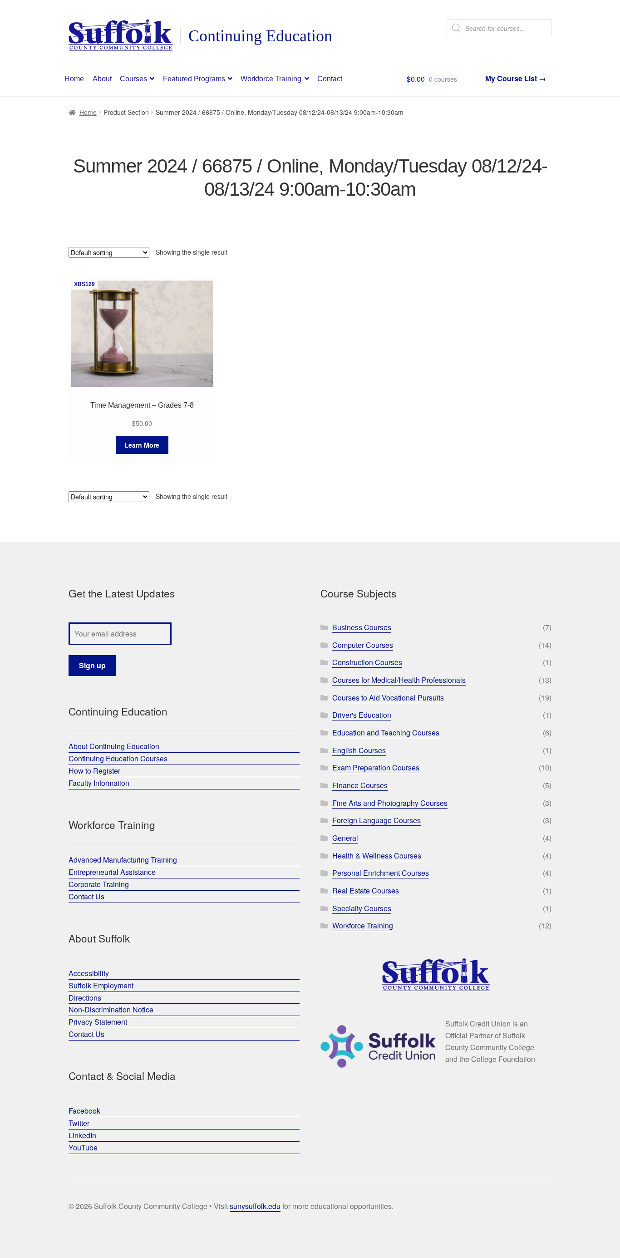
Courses (133, 79)
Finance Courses (360, 785)
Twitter (79, 1123)
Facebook (84, 1110)
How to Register (94, 770)
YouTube (83, 1147)
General (345, 838)
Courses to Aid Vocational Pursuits (388, 697)
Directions (85, 997)
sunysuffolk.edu (255, 1206)
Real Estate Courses (365, 890)
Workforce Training (271, 79)
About (102, 79)
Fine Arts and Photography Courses (390, 803)
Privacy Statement (98, 1021)
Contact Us (86, 896)
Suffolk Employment (101, 985)
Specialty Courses (361, 908)
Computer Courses (362, 645)
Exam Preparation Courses (375, 767)
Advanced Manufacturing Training (123, 859)
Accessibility (89, 973)
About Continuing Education (114, 746)
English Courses (359, 750)
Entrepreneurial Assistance (112, 872)
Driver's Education (361, 715)
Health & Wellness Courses (376, 855)
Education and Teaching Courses (385, 732)
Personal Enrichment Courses (380, 873)
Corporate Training (99, 884)
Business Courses (361, 627)
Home (74, 79)
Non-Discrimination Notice (111, 1009)
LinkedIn (82, 1135)
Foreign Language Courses (376, 820)
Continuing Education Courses (118, 758)
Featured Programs (194, 79)
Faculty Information (99, 783)
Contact (329, 79)
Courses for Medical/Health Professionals (399, 680)
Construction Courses (367, 662)
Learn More (141, 444)
